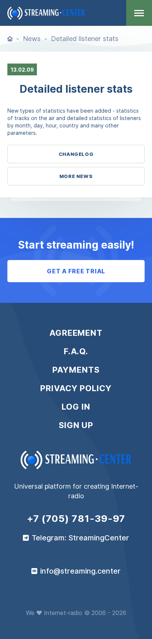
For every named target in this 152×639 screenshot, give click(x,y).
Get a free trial (76, 271)
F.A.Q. (76, 351)
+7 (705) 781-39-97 (76, 518)
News (32, 38)
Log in (76, 406)
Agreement (76, 332)
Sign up (76, 425)
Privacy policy (76, 388)
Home (10, 38)
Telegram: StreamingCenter (80, 538)
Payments (75, 369)
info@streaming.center (80, 571)
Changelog (76, 154)
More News (76, 176)
